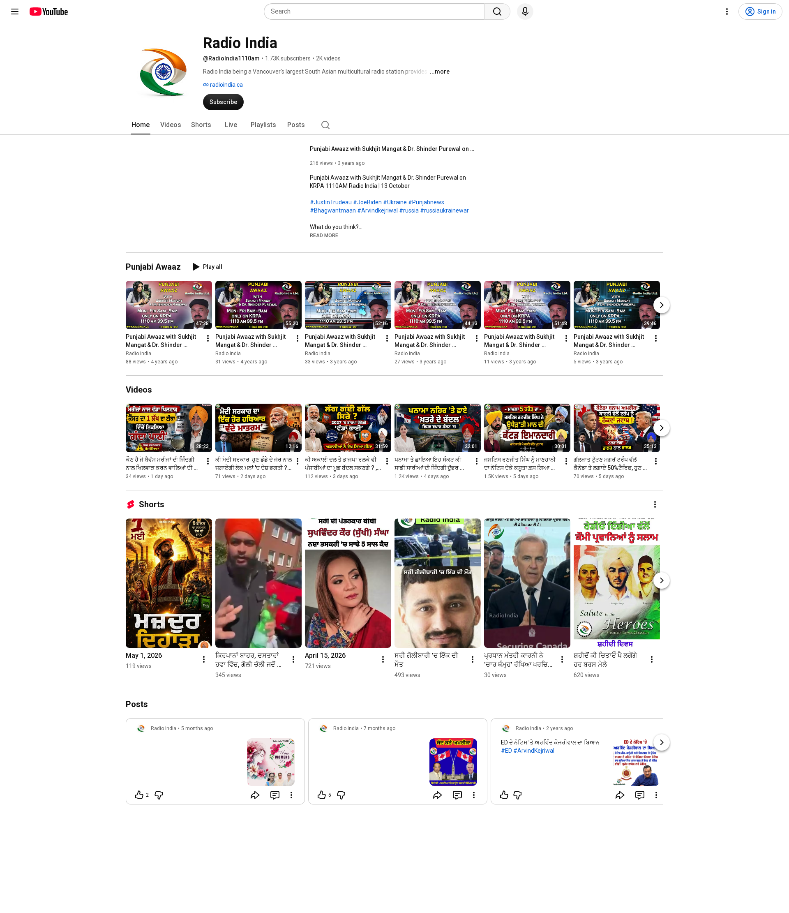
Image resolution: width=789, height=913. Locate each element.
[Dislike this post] (158, 795)
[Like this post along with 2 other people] (139, 795)
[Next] (661, 305)
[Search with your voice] (525, 11)
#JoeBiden (367, 202)
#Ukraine (395, 202)
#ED (506, 750)
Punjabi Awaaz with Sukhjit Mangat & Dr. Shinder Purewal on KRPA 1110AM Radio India (392, 149)
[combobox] (376, 11)
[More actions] (208, 338)
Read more (324, 235)
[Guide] (15, 11)
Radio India (138, 353)
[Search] (497, 11)
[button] (324, 235)
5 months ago (197, 728)
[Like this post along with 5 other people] (321, 795)
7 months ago (379, 728)
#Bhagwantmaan (333, 210)
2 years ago (559, 728)
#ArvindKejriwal (533, 750)
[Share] (255, 795)
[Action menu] (291, 795)
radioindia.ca (226, 84)
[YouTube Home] (48, 11)
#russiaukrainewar (444, 210)
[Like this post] (504, 795)
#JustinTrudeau (331, 202)
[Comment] (275, 795)
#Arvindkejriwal (377, 210)
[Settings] (727, 11)
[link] (215, 763)
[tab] (140, 125)
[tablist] (394, 125)
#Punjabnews (426, 202)
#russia (409, 210)
